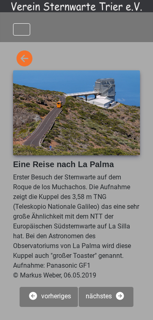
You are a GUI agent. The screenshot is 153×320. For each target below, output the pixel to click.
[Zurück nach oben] (138, 304)
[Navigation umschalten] (21, 29)
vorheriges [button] (55, 296)
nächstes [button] (99, 296)
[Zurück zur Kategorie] (24, 59)
